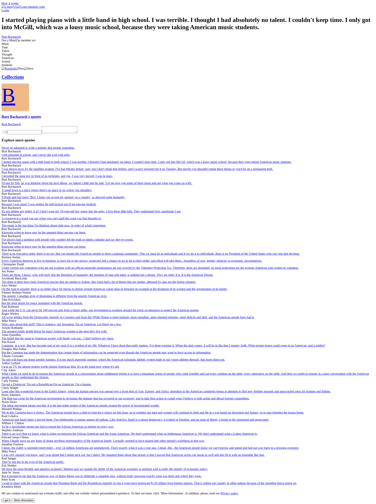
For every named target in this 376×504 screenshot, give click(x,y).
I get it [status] (6, 500)
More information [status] (23, 500)
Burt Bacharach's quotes (21, 117)
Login (5, 10)
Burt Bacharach (11, 36)
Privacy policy (229, 493)
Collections (13, 76)
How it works (10, 3)
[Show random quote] (8, 68)
